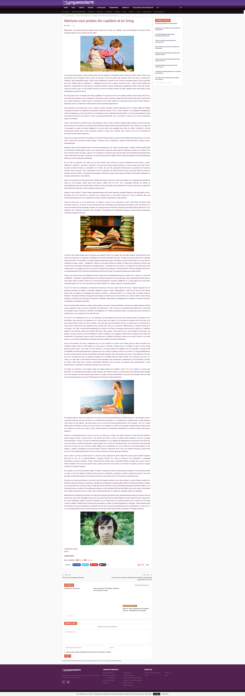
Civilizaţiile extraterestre (143, 7)
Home (66, 7)
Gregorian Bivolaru (128, 675)
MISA (124, 12)
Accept (156, 694)
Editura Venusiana (128, 685)
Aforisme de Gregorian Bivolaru (73, 577)
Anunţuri (91, 12)
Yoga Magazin (127, 672)
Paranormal (113, 7)
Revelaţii (117, 12)
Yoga (73, 7)
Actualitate (65, 12)
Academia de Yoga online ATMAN (132, 680)
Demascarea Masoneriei (78, 12)
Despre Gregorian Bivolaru (130, 605)
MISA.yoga (106, 682)
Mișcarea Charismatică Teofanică (132, 677)
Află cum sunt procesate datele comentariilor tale (107, 661)
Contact (131, 12)
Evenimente (109, 12)
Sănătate (125, 7)
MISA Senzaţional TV (109, 672)
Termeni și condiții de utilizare (152, 672)
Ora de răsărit (147, 12)
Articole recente (159, 12)
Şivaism (90, 7)
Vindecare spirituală (108, 680)
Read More (165, 694)
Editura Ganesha (127, 682)
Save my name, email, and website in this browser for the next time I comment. (88, 652)
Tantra (81, 7)
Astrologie (101, 7)
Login (138, 12)
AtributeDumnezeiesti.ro (109, 675)
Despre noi (100, 12)
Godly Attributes (110, 677)
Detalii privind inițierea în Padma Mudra (166, 23)
